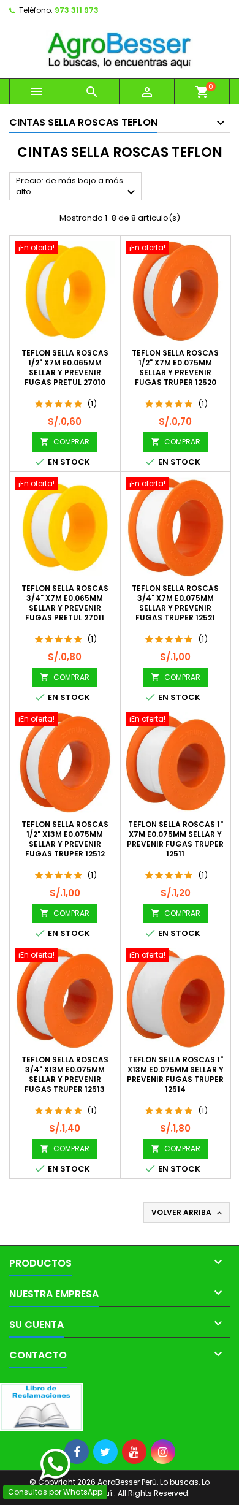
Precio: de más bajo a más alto (77, 187)
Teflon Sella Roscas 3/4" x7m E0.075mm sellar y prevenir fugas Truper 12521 (175, 603)
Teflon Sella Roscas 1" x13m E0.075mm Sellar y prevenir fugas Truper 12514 (175, 1074)
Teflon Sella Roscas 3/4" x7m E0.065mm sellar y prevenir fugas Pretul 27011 (64, 603)
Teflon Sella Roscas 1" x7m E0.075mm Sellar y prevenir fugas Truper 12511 (175, 839)
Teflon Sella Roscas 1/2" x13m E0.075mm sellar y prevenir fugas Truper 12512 (64, 839)
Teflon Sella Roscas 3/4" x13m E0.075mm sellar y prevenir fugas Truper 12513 (64, 1074)
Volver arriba (187, 1212)
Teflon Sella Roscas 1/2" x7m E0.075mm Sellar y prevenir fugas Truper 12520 (175, 367)
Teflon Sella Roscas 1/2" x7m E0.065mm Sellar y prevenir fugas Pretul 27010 (64, 367)
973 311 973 (77, 10)
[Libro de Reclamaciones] (41, 1406)
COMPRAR (64, 441)
